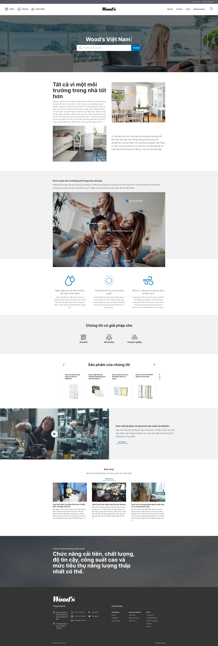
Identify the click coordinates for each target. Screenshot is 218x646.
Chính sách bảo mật (160, 643)
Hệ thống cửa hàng (199, 9)
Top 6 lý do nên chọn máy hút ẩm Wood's (109, 504)
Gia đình (11, 9)
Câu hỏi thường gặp (207, 2)
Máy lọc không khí (134, 618)
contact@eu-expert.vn (80, 620)
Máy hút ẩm (132, 615)
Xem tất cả (109, 479)
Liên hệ (188, 9)
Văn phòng (25, 9)
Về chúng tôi (195, 2)
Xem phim (122, 442)
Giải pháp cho (116, 612)
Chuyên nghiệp (40, 9)
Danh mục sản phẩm (135, 612)
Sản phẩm (179, 9)
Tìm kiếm (136, 48)
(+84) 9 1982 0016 (79, 612)
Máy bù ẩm (132, 621)
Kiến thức (170, 9)
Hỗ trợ (148, 612)
